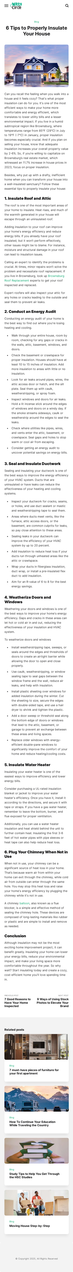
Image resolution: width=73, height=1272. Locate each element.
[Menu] (6, 5)
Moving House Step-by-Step (29, 1226)
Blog (36, 21)
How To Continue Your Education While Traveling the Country (32, 1123)
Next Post (53, 1001)
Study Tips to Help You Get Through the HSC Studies (34, 1175)
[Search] (67, 5)
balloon (24, 903)
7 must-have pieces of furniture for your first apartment (34, 1071)
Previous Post (17, 1001)
